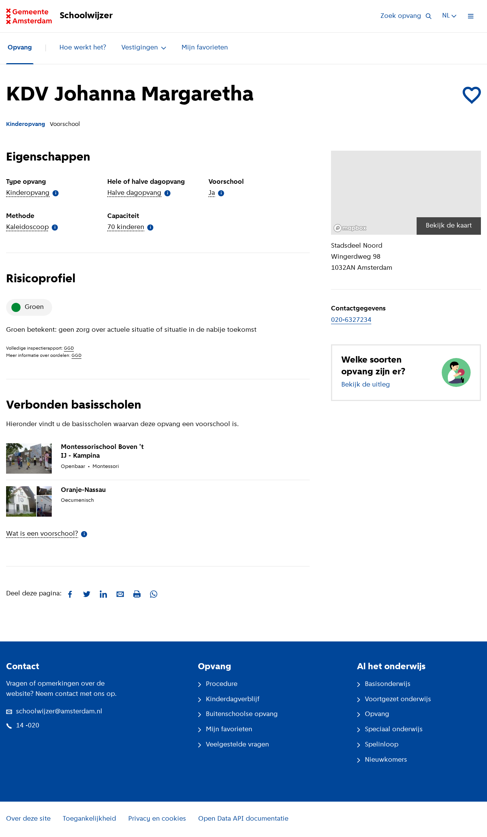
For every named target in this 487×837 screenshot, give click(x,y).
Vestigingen (139, 48)
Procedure (221, 684)
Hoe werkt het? (82, 48)
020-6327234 (351, 320)
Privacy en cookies (157, 819)
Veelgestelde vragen (237, 745)
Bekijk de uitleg (365, 385)
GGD (69, 348)
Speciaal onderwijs (394, 729)
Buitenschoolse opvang (242, 714)
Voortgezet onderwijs (398, 699)
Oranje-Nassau (83, 490)
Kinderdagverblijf (232, 699)
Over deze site (28, 819)
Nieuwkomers (386, 760)
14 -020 (27, 725)
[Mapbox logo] (350, 228)
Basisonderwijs (388, 684)
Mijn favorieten (204, 48)
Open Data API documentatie (243, 819)
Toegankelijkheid (89, 819)
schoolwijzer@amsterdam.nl (59, 711)
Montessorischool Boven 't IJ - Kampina (102, 452)
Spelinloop (381, 745)
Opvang (20, 48)
